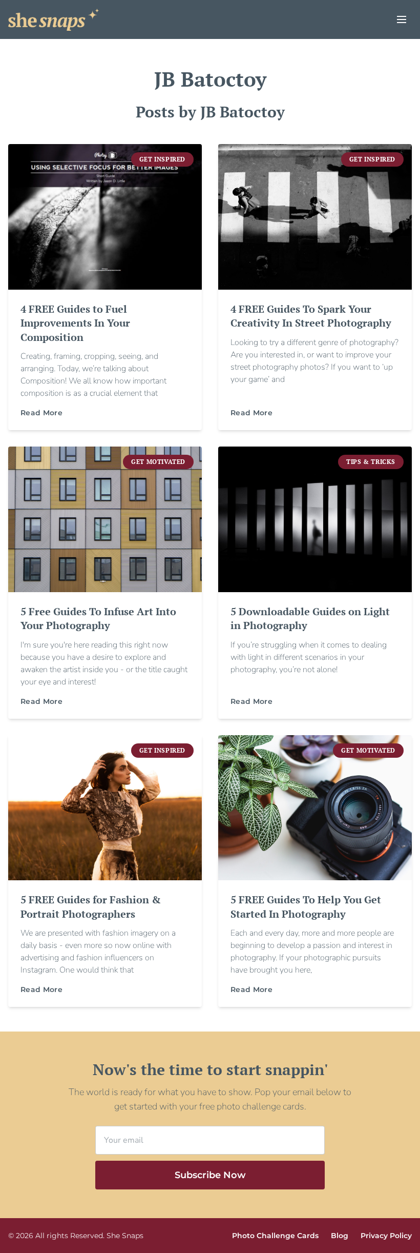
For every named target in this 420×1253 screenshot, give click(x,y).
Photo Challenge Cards (275, 1235)
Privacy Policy (386, 1235)
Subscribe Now (210, 1175)
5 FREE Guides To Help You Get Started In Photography (305, 907)
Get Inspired (162, 159)
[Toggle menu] (401, 19)
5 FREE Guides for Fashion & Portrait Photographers (90, 907)
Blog (339, 1235)
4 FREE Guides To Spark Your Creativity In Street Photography (310, 316)
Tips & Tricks (370, 462)
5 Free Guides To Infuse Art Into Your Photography (98, 618)
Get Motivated (158, 462)
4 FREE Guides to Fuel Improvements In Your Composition (75, 323)
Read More (41, 412)
